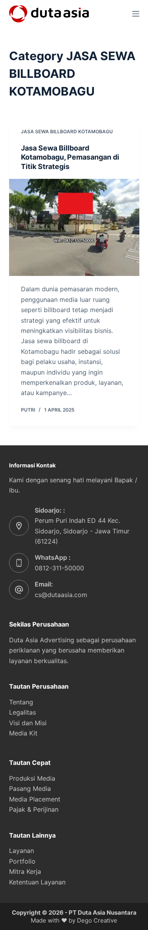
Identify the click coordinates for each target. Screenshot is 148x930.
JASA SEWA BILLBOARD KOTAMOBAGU (67, 131)
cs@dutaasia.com (61, 595)
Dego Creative (97, 920)
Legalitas (22, 712)
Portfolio (22, 861)
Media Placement (34, 799)
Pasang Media (30, 788)
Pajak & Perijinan (33, 809)
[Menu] (135, 13)
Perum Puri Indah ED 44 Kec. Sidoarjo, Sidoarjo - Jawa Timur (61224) (82, 530)
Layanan (21, 851)
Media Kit (23, 733)
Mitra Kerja (25, 871)
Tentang (21, 702)
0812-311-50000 (59, 568)
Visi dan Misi (28, 723)
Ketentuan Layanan (37, 882)
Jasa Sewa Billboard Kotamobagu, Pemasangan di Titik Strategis (70, 157)
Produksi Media (32, 778)
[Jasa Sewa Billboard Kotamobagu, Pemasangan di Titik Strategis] (74, 227)
